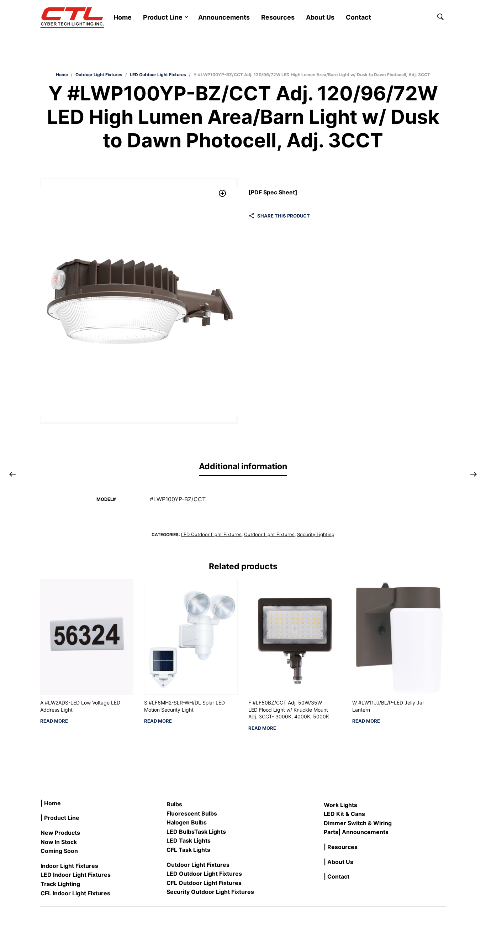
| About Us (338, 861)
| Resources (341, 846)
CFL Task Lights (188, 849)
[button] (222, 193)
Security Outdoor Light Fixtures (210, 891)
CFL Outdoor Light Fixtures (204, 882)
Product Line (163, 17)
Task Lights (210, 831)
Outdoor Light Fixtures (98, 74)
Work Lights (340, 804)
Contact (358, 17)
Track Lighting (60, 883)
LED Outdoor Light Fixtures (158, 74)
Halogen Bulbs (187, 822)
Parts (331, 832)
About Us (320, 17)
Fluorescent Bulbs (192, 813)
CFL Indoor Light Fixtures (75, 893)
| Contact (336, 876)
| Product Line (60, 817)
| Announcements (363, 832)
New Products (60, 832)
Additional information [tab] (243, 466)
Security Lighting (315, 534)
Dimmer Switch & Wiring (358, 823)
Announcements (224, 17)
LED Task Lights (189, 840)
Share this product (283, 216)
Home (122, 17)
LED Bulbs (180, 831)
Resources (278, 17)
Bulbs (174, 804)
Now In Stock (59, 841)
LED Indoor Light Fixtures (76, 874)
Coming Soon (59, 850)
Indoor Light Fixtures (69, 865)
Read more (54, 721)
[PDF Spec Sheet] (272, 192)
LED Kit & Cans (344, 813)
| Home (51, 803)
